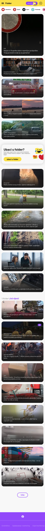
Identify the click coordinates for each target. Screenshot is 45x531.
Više (22, 495)
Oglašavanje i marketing (21, 526)
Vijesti (18, 9)
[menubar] (41, 3)
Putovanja (37, 9)
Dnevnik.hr (8, 9)
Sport (27, 9)
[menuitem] (41, 3)
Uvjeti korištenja (38, 526)
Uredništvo (6, 526)
